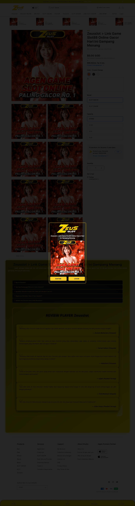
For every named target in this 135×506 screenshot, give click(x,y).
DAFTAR (58, 279)
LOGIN (76, 279)
